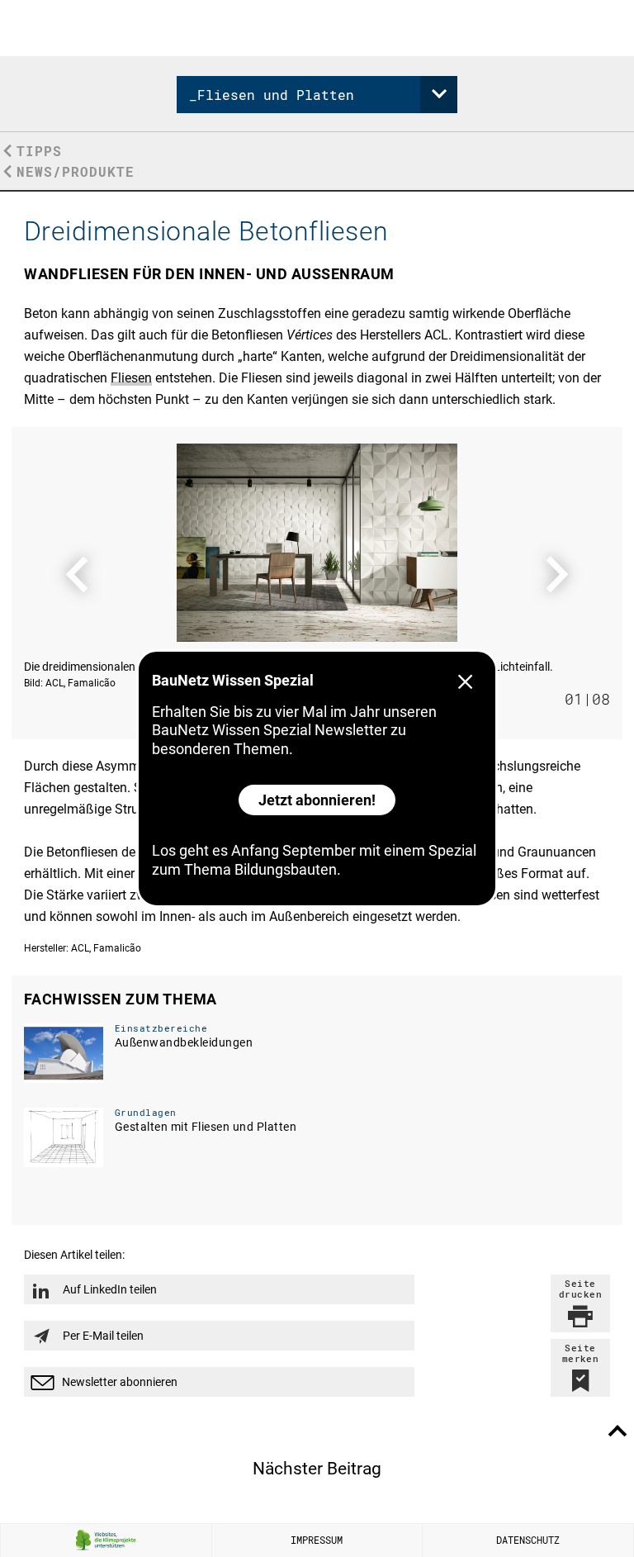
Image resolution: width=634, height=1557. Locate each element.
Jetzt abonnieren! (317, 800)
